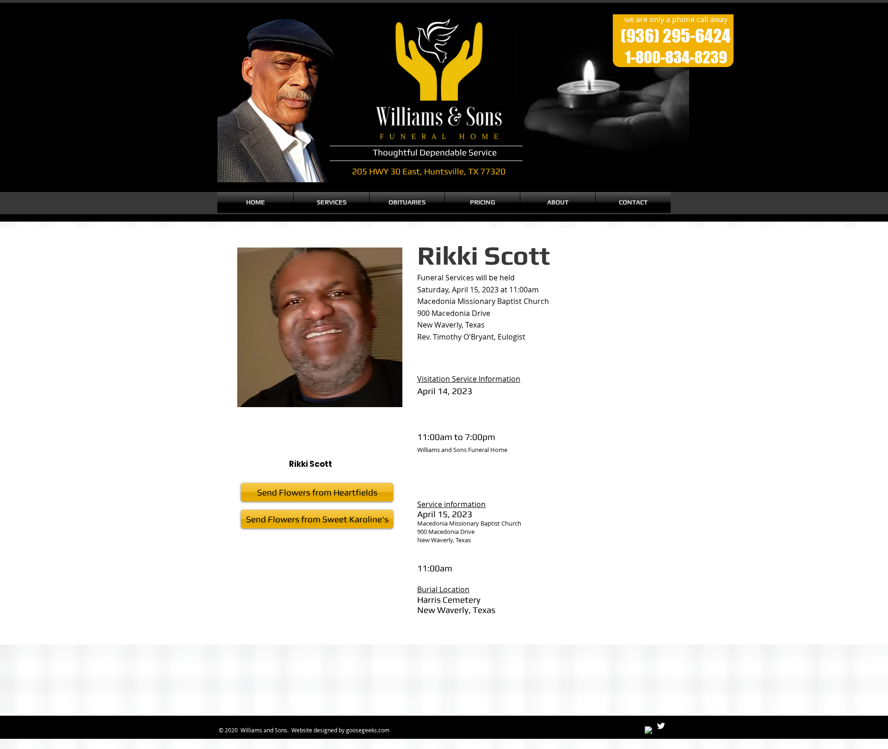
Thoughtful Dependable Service (435, 152)
